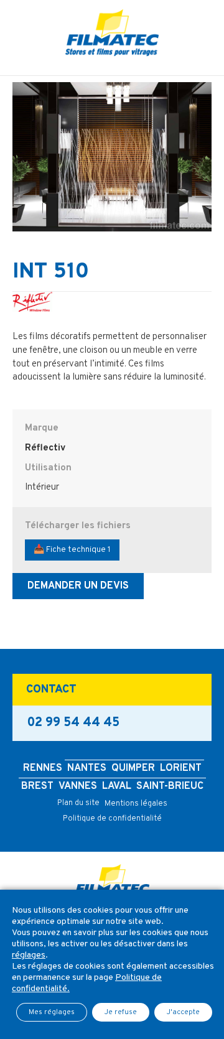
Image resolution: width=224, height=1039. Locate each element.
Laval (116, 786)
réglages (28, 955)
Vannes (77, 786)
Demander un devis (78, 586)
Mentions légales (136, 804)
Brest (37, 786)
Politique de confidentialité (112, 819)
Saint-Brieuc (169, 786)
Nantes (86, 768)
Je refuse (121, 1012)
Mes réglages (52, 1012)
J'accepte (183, 1012)
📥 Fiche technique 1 (72, 549)
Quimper (133, 768)
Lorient (181, 768)
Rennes (42, 768)
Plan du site (78, 803)
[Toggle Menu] (112, 66)
